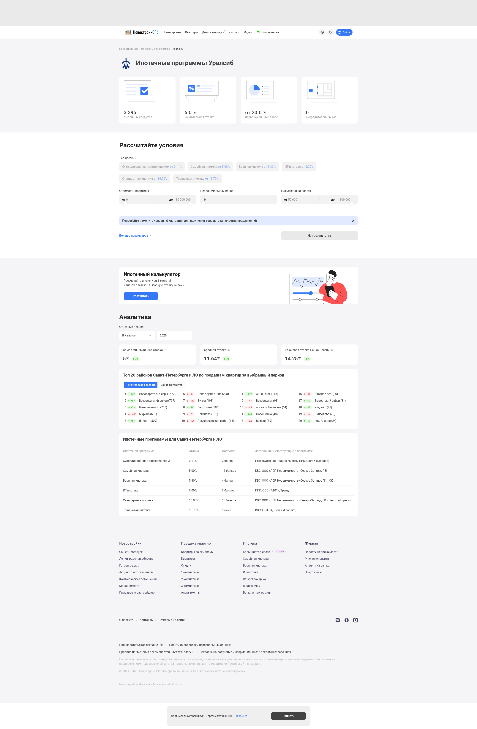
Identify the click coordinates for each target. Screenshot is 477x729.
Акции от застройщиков (136, 572)
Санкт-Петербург (131, 552)
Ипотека (234, 32)
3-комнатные (190, 586)
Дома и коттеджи (213, 32)
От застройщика (254, 579)
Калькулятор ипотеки (264, 552)
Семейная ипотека (256, 558)
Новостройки (172, 32)
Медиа (248, 32)
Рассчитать (141, 296)
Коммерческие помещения (138, 579)
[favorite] (330, 32)
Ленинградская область (136, 558)
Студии (186, 565)
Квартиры (191, 32)
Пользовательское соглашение (141, 645)
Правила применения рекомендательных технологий (156, 652)
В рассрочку (251, 586)
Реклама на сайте (172, 620)
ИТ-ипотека (250, 572)
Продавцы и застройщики (137, 592)
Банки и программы (257, 592)
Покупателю (313, 572)
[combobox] (137, 335)
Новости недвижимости (321, 552)
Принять (288, 716)
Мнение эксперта (317, 558)
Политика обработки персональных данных (200, 645)
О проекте (126, 620)
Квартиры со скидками (197, 552)
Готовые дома (129, 565)
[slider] (125, 204)
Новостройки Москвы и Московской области (150, 684)
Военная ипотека (255, 565)
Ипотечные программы (155, 48)
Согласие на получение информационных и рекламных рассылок (245, 652)
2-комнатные (190, 579)
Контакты (146, 620)
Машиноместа (129, 586)
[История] (322, 32)
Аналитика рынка (317, 565)
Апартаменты (190, 592)
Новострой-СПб (128, 48)
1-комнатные (190, 572)
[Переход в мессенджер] (355, 620)
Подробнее (240, 715)
